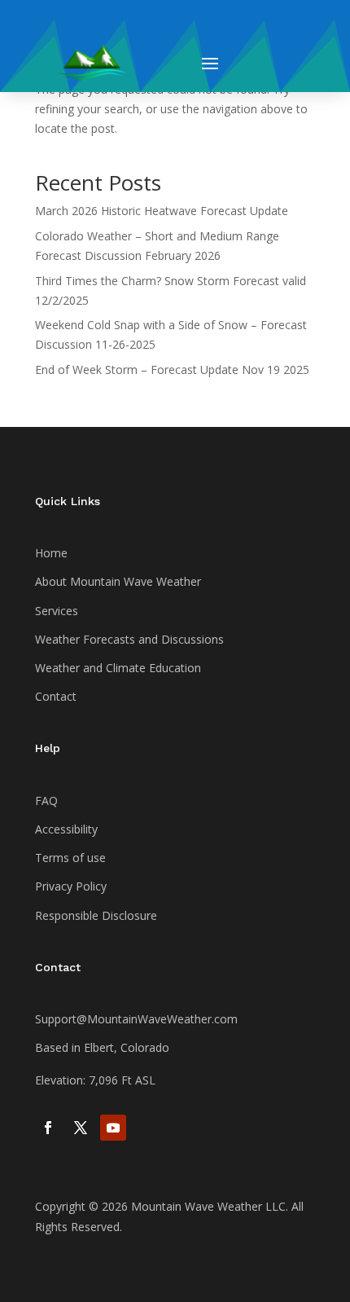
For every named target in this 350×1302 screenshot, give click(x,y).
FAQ (46, 800)
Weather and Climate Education (118, 667)
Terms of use (70, 857)
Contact (56, 696)
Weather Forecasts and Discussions (129, 639)
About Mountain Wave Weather (118, 581)
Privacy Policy (71, 886)
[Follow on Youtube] (113, 1128)
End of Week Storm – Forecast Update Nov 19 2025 (172, 369)
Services (56, 610)
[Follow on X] (81, 1128)
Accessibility (66, 829)
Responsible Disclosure (96, 915)
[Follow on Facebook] (48, 1128)
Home (51, 553)
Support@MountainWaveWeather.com (136, 1019)
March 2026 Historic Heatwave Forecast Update (161, 210)
